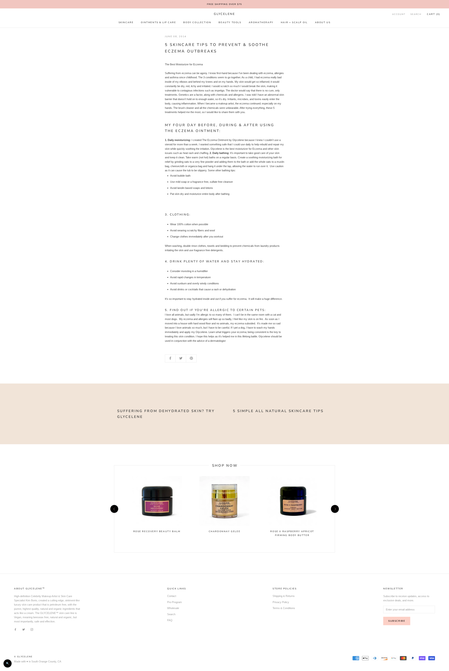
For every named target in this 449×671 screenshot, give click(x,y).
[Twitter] (23, 629)
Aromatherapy (261, 22)
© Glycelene (23, 656)
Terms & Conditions (284, 608)
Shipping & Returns (284, 595)
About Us (323, 22)
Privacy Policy (281, 602)
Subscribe (396, 621)
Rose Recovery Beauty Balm (156, 531)
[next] (335, 509)
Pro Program (174, 602)
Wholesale (173, 608)
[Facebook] (15, 629)
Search (415, 14)
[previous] (114, 509)
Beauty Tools (230, 22)
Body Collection (197, 22)
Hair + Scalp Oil (294, 22)
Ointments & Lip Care (158, 22)
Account (399, 14)
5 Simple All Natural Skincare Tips (278, 411)
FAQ (169, 620)
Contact (171, 595)
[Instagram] (32, 629)
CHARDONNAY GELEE (224, 531)
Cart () (433, 14)
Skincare (126, 22)
